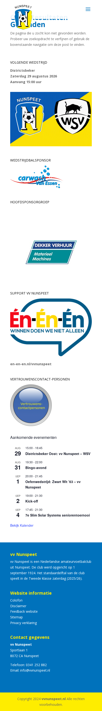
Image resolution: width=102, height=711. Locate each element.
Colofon (16, 600)
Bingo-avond (35, 467)
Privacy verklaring (23, 623)
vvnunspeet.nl (54, 699)
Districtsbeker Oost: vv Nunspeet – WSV (57, 453)
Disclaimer (18, 606)
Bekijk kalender (21, 525)
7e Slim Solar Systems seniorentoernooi (57, 515)
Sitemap (16, 617)
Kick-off (31, 501)
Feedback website (24, 611)
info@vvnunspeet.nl (35, 670)
